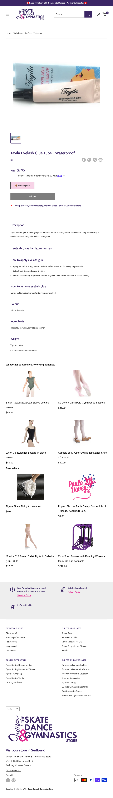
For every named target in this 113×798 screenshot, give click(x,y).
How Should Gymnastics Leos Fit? (76, 695)
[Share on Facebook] (84, 160)
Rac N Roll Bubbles (70, 637)
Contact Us (11, 650)
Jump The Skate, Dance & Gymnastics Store (36, 789)
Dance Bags (67, 633)
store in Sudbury (31, 750)
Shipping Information (15, 637)
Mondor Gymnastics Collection (75, 673)
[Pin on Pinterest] (89, 160)
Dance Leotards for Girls (72, 641)
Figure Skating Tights (15, 678)
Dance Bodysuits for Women (74, 646)
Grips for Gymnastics (71, 678)
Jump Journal (11, 646)
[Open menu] (7, 14)
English (10, 709)
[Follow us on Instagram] (13, 780)
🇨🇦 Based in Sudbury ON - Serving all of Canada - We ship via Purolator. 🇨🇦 (56, 3)
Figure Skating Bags (14, 673)
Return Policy (74, 592)
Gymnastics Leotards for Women (76, 669)
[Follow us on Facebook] (8, 780)
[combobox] (69, 14)
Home (8, 33)
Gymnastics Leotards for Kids (74, 665)
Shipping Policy (24, 595)
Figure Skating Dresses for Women (20, 669)
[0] (105, 14)
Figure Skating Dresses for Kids (19, 665)
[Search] (88, 14)
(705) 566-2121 (13, 770)
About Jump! (11, 633)
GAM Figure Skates (14, 682)
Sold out (33, 196)
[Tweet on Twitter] (95, 160)
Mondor (65, 650)
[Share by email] (100, 160)
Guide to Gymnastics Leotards (75, 686)
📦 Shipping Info (22, 185)
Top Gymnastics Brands (72, 691)
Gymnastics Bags (69, 682)
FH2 (11, 160)
